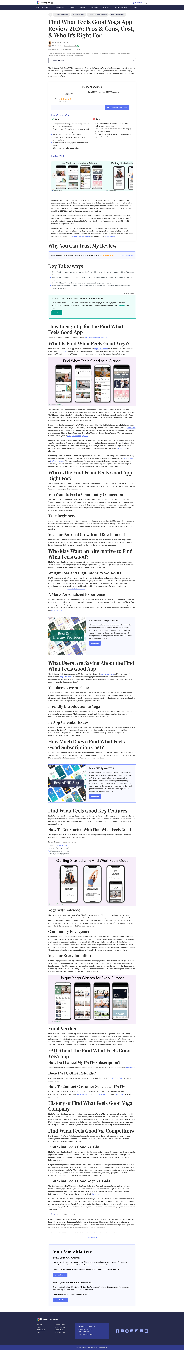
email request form (83, 1094)
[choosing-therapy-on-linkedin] (131, 1330)
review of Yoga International (80, 236)
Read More (95, 643)
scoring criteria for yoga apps (77, 436)
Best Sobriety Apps (117, 15)
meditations (121, 448)
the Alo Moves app (57, 461)
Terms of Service (104, 1094)
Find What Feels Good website (95, 337)
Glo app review (56, 610)
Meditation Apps (78, 15)
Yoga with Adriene (101, 349)
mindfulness (62, 351)
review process (65, 55)
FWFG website (62, 845)
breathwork (131, 428)
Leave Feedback (60, 1300)
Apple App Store (107, 674)
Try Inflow (56, 313)
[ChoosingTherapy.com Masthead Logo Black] (46, 2)
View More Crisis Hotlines (86, 1334)
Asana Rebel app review (76, 589)
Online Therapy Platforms (98, 15)
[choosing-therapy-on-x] (127, 1330)
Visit (117, 107)
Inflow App (122, 305)
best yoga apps (110, 236)
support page (130, 1067)
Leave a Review (60, 1275)
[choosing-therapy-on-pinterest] (136, 1330)
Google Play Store (65, 677)
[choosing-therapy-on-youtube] (146, 1330)
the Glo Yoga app (128, 458)
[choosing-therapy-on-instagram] (122, 1330)
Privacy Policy (119, 1094)
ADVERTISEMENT (129, 293)
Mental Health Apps (61, 15)
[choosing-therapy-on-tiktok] (141, 1330)
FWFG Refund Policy (115, 1078)
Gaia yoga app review (99, 1194)
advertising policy (79, 55)
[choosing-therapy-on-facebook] (117, 1330)
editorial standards (54, 55)
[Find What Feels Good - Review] (68, 93)
